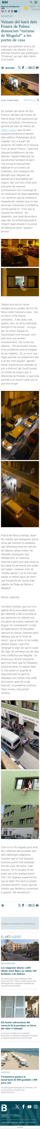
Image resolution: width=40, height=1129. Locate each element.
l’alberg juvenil (9, 130)
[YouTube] (15, 11)
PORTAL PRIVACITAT (30, 1122)
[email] (30, 68)
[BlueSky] (19, 11)
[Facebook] (9, 11)
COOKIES (4, 1122)
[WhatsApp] (33, 68)
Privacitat (20, 1127)
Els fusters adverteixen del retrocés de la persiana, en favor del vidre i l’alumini (18, 1025)
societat (7, 16)
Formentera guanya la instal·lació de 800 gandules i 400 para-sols (19, 1079)
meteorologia (8, 963)
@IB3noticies (30, 100)
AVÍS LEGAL (22, 1122)
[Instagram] (12, 11)
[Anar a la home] (2, 11)
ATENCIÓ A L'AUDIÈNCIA (12, 1122)
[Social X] (6, 11)
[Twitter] (19, 68)
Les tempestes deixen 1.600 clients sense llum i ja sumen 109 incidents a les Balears (18, 970)
